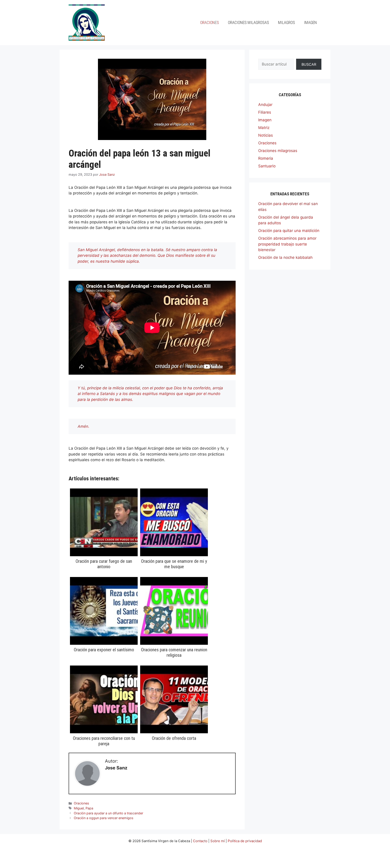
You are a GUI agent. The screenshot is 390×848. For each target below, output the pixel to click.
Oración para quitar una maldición (288, 230)
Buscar (309, 64)
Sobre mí (217, 841)
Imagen (310, 22)
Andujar (265, 104)
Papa (89, 808)
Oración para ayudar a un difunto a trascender (108, 813)
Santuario (267, 166)
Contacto (200, 841)
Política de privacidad (245, 841)
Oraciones (209, 22)
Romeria (265, 158)
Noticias (265, 135)
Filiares (264, 112)
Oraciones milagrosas (248, 22)
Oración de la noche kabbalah (285, 257)
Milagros (286, 22)
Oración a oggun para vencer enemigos (103, 818)
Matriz (263, 127)
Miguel (79, 808)
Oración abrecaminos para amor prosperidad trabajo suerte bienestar (287, 244)
